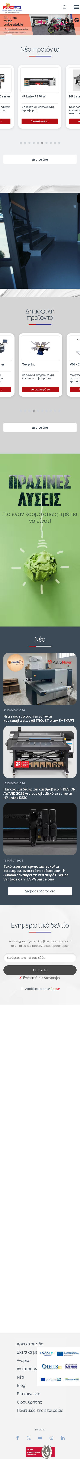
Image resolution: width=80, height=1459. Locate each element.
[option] (40, 24)
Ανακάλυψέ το (39, 121)
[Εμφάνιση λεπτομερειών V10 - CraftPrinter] (40, 348)
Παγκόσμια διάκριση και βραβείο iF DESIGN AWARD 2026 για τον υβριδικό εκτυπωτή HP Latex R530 (39, 793)
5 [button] (9, 44)
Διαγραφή (52, 977)
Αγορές (23, 1360)
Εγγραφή (30, 977)
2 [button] (25, 143)
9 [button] (55, 143)
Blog (21, 1385)
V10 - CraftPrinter (34, 364)
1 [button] (21, 143)
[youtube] (40, 1438)
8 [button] (51, 143)
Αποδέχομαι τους (42, 989)
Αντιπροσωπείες (33, 1369)
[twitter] (29, 1438)
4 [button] (9, 31)
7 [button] (46, 143)
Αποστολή (40, 970)
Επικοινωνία (28, 1394)
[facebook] (17, 1438)
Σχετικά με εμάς (32, 1352)
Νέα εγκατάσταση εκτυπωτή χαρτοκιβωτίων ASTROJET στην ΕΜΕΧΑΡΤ (38, 718)
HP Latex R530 (31, 96)
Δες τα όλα (40, 159)
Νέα (20, 1377)
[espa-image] (58, 1353)
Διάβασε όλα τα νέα (40, 891)
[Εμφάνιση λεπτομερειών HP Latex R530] (39, 80)
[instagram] (51, 1438)
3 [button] (9, 18)
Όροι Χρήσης (29, 1402)
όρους (55, 989)
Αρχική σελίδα (30, 1344)
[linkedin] (63, 1438)
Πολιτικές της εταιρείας (40, 1410)
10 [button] (59, 143)
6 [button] (9, 57)
